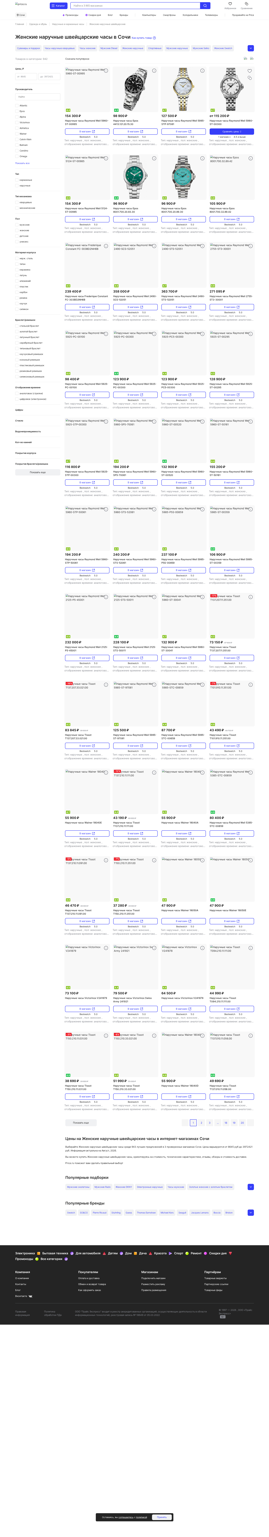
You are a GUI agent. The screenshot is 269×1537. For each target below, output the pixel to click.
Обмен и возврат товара (92, 1284)
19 (234, 1122)
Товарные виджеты (215, 1278)
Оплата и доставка (88, 1278)
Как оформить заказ (89, 1290)
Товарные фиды (213, 1290)
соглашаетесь (126, 1517)
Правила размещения (153, 1290)
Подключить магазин (153, 1278)
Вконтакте (21, 1296)
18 (226, 1122)
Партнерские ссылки (216, 1284)
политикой (141, 1517)
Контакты (20, 1284)
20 (242, 1122)
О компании (22, 1278)
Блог (18, 1290)
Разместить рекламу (153, 1284)
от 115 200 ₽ (219, 116)
